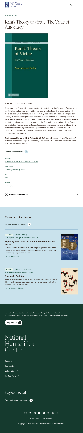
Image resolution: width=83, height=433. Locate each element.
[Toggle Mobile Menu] (76, 5)
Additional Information (18, 195)
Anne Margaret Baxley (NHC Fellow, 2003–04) (21, 161)
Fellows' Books (11, 16)
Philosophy (9, 186)
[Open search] (71, 4)
